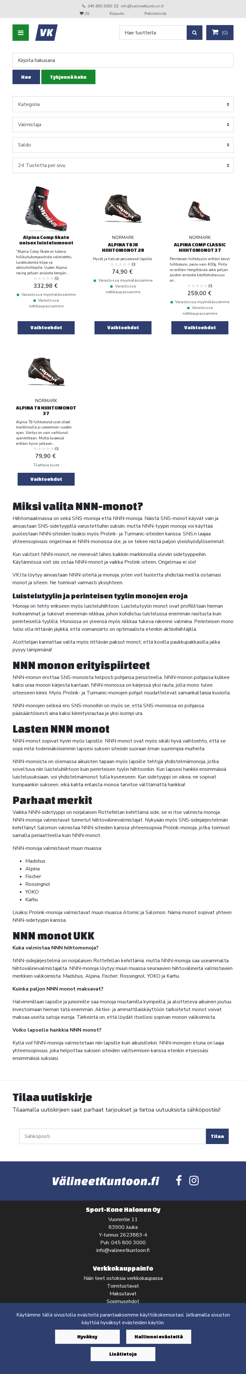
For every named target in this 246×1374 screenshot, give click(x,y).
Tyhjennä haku (68, 77)
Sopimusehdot (123, 1301)
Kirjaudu (117, 13)
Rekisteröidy (155, 13)
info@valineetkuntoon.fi (142, 6)
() (224, 32)
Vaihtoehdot (46, 327)
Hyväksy (87, 1336)
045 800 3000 (100, 6)
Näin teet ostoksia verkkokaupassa (123, 1278)
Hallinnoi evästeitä (159, 1336)
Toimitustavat (123, 1286)
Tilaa (217, 1136)
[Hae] (194, 32)
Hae (26, 77)
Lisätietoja (123, 1354)
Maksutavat (123, 1293)
